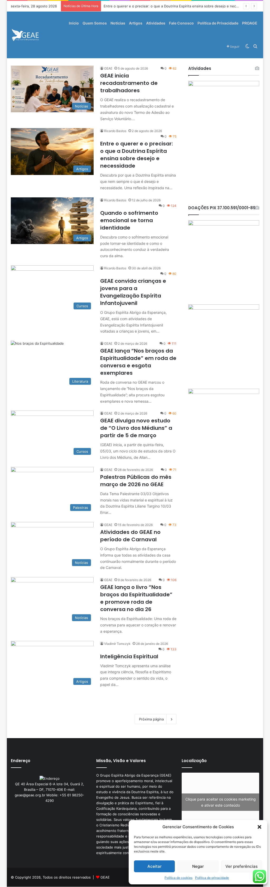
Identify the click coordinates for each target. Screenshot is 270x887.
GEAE (108, 68)
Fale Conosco (181, 23)
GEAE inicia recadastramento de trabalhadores (129, 83)
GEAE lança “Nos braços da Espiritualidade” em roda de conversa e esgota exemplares (138, 362)
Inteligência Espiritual (129, 656)
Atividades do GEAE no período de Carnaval (130, 535)
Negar (198, 866)
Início (74, 23)
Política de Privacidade (217, 23)
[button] (259, 827)
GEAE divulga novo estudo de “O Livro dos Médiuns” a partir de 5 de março (136, 428)
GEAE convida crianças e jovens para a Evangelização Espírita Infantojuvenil (133, 292)
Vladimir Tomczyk (117, 644)
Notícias (117, 23)
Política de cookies (178, 878)
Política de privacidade (212, 878)
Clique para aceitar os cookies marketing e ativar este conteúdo (220, 802)
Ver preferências (241, 866)
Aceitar (154, 866)
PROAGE (249, 23)
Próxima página (151, 719)
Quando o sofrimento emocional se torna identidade (129, 220)
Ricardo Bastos (115, 131)
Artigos (135, 23)
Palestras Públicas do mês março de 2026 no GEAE (135, 480)
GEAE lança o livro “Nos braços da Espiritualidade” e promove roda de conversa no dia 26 (136, 598)
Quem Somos (95, 23)
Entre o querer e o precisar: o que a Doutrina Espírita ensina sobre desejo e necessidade (136, 154)
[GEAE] (25, 34)
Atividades (155, 23)
